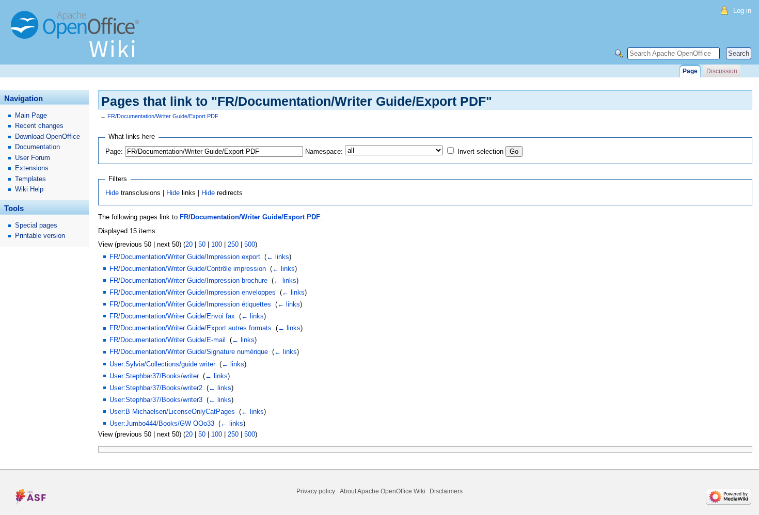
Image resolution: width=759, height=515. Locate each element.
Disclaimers (446, 491)
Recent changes (39, 126)
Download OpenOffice (47, 136)
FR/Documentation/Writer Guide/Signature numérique (188, 352)
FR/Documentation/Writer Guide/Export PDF (162, 116)
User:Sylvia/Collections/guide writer (162, 364)
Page (690, 71)
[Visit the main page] (77, 38)
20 (189, 244)
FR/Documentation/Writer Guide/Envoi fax (172, 316)
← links (277, 257)
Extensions (32, 168)
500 (249, 244)
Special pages (36, 225)
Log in (742, 10)
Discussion (721, 71)
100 (216, 244)
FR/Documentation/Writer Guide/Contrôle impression (187, 268)
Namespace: (324, 151)
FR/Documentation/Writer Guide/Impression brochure (188, 280)
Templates (30, 179)
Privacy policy (315, 491)
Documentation (37, 147)
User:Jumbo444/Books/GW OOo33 (161, 423)
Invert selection (480, 151)
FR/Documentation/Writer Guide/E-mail (167, 340)
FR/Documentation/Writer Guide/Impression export (184, 257)
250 (233, 244)
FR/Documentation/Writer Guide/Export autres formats (190, 328)
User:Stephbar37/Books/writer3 (155, 400)
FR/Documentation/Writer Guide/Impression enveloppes (192, 292)
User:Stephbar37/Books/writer (154, 376)
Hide (112, 193)
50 (201, 244)
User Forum (32, 158)
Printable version (40, 235)
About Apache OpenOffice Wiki (382, 491)
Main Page (31, 115)
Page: (114, 151)
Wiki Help (29, 189)
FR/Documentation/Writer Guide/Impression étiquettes (190, 304)
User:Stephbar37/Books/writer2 (155, 388)
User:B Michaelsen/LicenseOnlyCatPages (172, 411)
